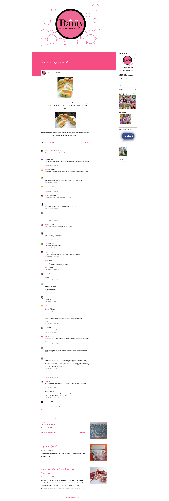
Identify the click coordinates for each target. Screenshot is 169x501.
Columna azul (48, 423)
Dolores (47, 260)
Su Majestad (48, 186)
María (46, 347)
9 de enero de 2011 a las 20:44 (51, 208)
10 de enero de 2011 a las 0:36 (51, 279)
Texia (46, 273)
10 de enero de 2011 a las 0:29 (51, 269)
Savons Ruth (47, 178)
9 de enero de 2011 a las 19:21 (51, 155)
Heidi (46, 297)
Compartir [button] (87, 142)
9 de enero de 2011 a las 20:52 (51, 229)
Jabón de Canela (49, 446)
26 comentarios (52, 460)
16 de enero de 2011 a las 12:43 (52, 387)
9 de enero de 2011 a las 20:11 (51, 182)
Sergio (46, 252)
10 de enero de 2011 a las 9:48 (51, 293)
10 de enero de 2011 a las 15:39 (52, 323)
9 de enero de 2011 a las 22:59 (51, 256)
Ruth (46, 243)
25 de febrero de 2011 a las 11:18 (52, 406)
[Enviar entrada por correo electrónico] (53, 142)
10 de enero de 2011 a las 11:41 (52, 301)
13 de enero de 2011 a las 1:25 (51, 377)
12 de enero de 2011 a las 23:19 (52, 353)
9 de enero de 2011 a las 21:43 (51, 247)
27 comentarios (52, 432)
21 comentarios (52, 491)
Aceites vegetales (94, 47)
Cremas (84, 47)
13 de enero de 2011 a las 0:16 (51, 368)
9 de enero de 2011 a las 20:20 (51, 191)
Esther (46, 315)
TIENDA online (54, 47)
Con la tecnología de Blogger (75, 497)
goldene (47, 283)
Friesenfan (47, 233)
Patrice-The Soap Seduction (51, 150)
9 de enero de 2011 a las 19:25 (51, 165)
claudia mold (48, 195)
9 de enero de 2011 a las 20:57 (51, 239)
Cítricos (49, 142)
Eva (46, 159)
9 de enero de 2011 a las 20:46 (51, 220)
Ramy (46, 336)
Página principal (44, 47)
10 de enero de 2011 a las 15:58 (52, 332)
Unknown (47, 169)
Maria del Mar (48, 204)
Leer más (82, 432)
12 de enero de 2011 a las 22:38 (52, 343)
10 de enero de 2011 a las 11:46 (52, 311)
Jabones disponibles (74, 47)
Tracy (46, 327)
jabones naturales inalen (50, 358)
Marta (46, 224)
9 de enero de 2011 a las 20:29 (51, 200)
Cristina (46, 381)
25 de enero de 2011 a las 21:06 (52, 397)
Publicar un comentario (46, 409)
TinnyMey (47, 401)
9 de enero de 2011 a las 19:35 (51, 173)
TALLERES (64, 47)
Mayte (46, 212)
